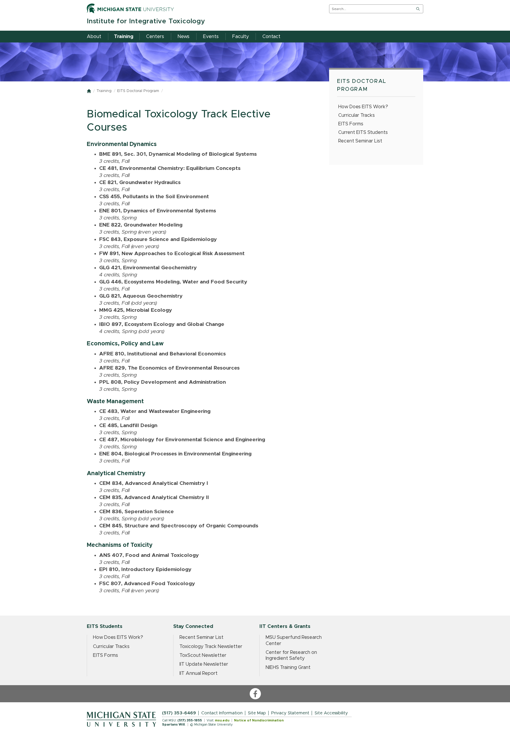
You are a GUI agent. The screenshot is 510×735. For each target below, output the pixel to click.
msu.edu (222, 720)
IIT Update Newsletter (203, 664)
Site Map (257, 713)
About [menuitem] (94, 36)
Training (104, 91)
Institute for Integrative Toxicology (146, 21)
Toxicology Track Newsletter (210, 646)
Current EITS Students (363, 132)
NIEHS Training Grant (288, 667)
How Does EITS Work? (363, 106)
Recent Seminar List (360, 141)
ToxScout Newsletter (202, 655)
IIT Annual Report (198, 673)
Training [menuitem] (123, 36)
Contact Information (222, 713)
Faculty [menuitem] (240, 36)
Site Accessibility (331, 713)
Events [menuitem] (211, 36)
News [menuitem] (183, 36)
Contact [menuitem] (271, 36)
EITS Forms (350, 124)
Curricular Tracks (356, 115)
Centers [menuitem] (155, 36)
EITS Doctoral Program (138, 91)
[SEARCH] (418, 9)
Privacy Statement (290, 713)
